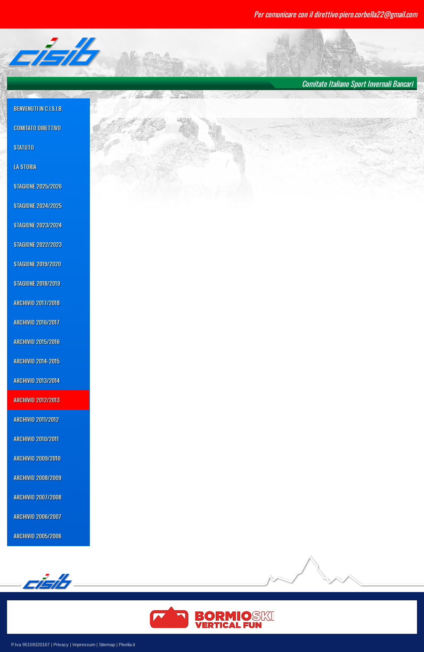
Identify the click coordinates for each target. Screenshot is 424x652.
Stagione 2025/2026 (38, 186)
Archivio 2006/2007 (37, 516)
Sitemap (107, 644)
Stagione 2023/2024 (38, 224)
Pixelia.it (127, 644)
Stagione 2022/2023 (38, 244)
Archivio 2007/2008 (37, 496)
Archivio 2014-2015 (37, 360)
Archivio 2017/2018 (37, 302)
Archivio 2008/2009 (37, 477)
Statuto (24, 147)
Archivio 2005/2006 (37, 535)
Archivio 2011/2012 (36, 419)
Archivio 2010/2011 (36, 438)
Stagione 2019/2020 (37, 263)
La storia (25, 166)
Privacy (61, 644)
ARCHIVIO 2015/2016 (37, 341)
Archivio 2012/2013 (37, 399)
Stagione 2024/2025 (38, 205)
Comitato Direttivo (37, 127)
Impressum (83, 644)
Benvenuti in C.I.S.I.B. (38, 108)
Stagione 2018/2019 (37, 283)
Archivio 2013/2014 (37, 380)
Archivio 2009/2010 (37, 458)
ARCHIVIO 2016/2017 (37, 322)
